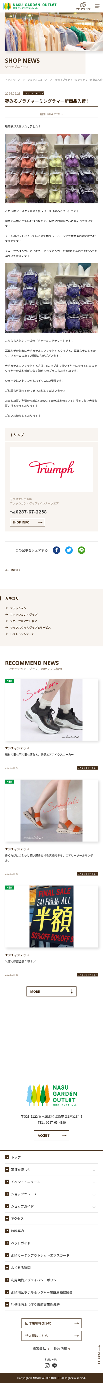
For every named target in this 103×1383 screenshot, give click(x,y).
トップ (16, 1157)
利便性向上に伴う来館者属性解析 (35, 1304)
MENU (97, 6)
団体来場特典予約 (38, 1323)
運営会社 (39, 1348)
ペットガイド (20, 1243)
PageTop (99, 1358)
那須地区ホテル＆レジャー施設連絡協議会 (41, 1292)
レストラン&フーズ (22, 634)
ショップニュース (38, 79)
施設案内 (17, 1230)
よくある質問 (20, 1267)
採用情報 (60, 1348)
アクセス (17, 1218)
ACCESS (44, 1135)
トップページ (12, 79)
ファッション (18, 608)
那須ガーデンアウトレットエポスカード (40, 1255)
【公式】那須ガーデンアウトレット (29, 6)
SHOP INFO (21, 522)
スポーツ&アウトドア (23, 621)
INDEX (16, 570)
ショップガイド (22, 1206)
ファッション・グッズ (24, 614)
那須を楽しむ (20, 1169)
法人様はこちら (36, 1335)
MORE (35, 991)
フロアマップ (83, 9)
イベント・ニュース (25, 1181)
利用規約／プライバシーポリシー (35, 1280)
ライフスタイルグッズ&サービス (30, 627)
